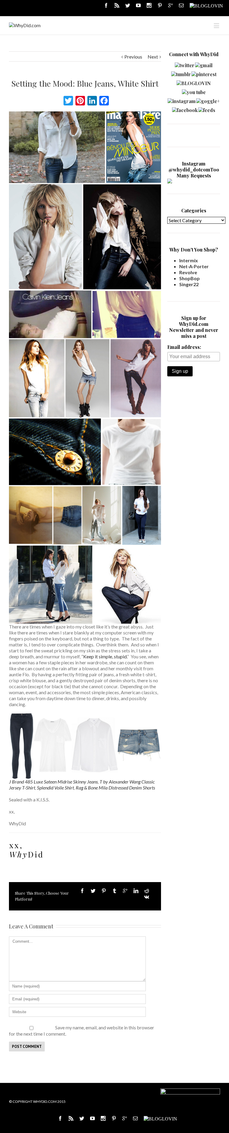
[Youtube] (138, 5)
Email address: (184, 347)
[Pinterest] (159, 5)
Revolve (188, 272)
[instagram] (181, 99)
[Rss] (116, 5)
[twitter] (184, 64)
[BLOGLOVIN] (206, 5)
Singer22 (189, 284)
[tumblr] (181, 73)
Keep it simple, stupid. (105, 656)
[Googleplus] (170, 5)
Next (153, 56)
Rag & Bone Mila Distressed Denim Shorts (115, 787)
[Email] (181, 5)
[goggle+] (208, 99)
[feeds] (207, 108)
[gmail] (204, 64)
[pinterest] (204, 73)
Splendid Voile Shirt (55, 787)
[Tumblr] (114, 890)
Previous (133, 56)
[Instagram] (149, 5)
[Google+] (125, 890)
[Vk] (146, 896)
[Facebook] (106, 5)
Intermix (188, 260)
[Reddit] (146, 890)
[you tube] (194, 91)
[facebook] (185, 108)
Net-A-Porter (194, 266)
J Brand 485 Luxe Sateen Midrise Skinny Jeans (53, 781)
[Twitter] (127, 5)
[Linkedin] (136, 890)
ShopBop (189, 278)
